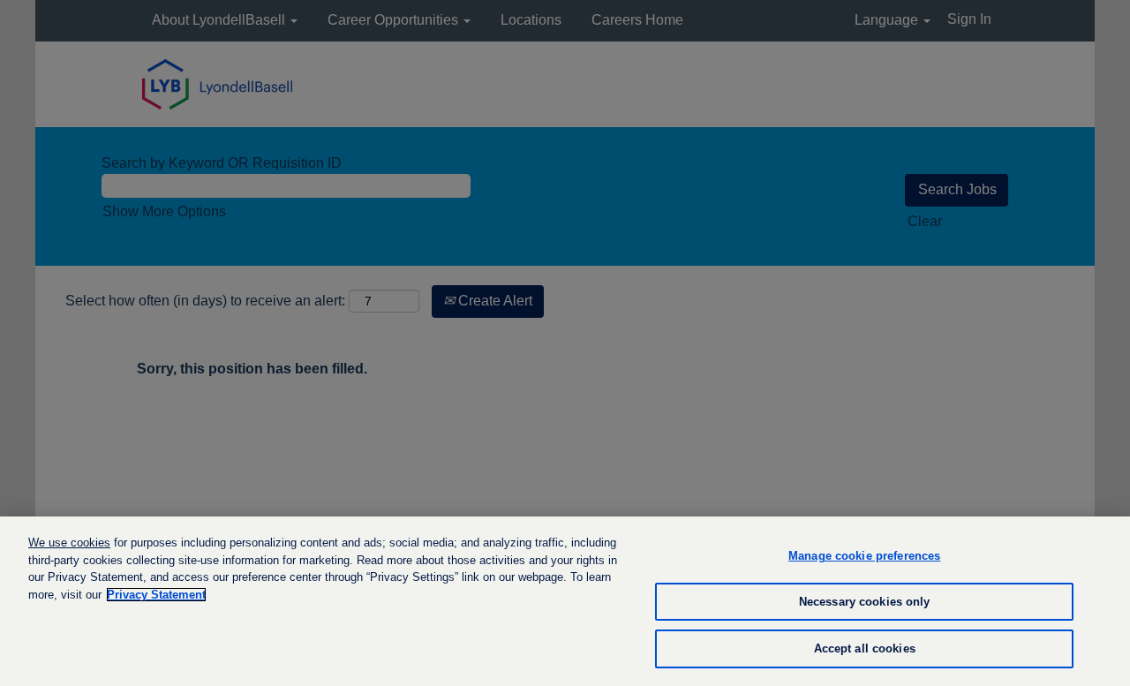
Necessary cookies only (864, 601)
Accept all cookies (864, 648)
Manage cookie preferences (864, 555)
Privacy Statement (156, 594)
